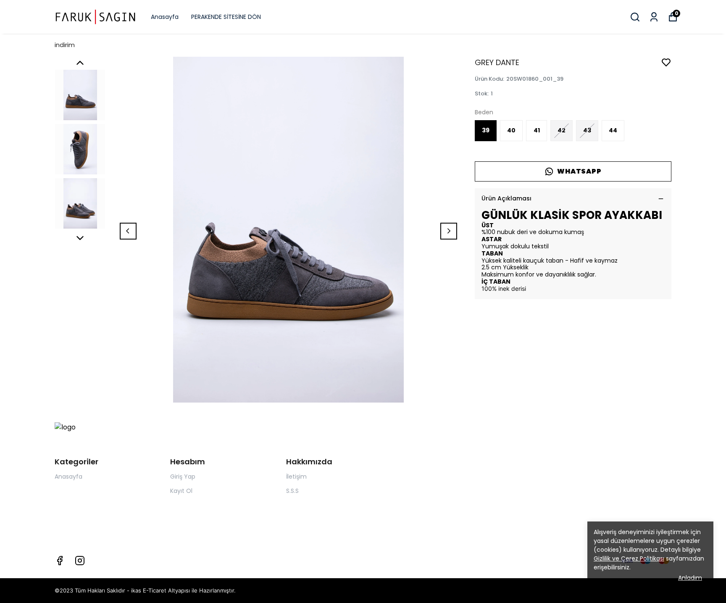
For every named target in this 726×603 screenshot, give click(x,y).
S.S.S (292, 491)
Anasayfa (165, 17)
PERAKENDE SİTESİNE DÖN (226, 17)
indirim (65, 44)
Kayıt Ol (181, 491)
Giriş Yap (182, 476)
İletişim (296, 476)
